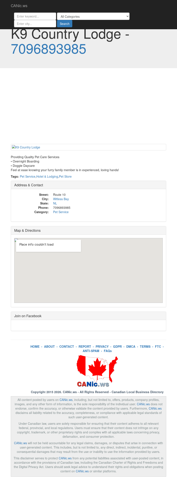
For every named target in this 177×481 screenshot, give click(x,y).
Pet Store (65, 176)
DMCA (130, 346)
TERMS (145, 346)
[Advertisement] (88, 107)
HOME (35, 346)
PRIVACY (102, 346)
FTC (158, 346)
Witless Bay (61, 199)
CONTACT (66, 346)
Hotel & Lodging (47, 176)
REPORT (85, 346)
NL (55, 203)
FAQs (108, 351)
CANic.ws (19, 5)
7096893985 (48, 48)
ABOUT (49, 346)
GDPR (117, 346)
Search (65, 23)
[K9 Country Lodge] (88, 147)
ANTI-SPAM (91, 351)
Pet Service (27, 176)
